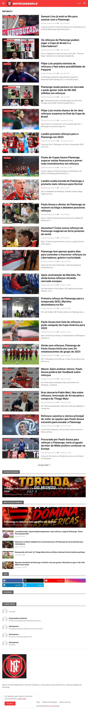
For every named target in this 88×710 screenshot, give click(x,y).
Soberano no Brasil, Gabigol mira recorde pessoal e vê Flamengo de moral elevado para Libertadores (49, 543)
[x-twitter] (33, 581)
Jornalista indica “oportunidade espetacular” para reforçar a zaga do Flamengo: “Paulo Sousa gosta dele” (49, 532)
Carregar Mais (43, 465)
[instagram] (75, 581)
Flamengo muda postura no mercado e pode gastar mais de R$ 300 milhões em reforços (62, 90)
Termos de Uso (64, 702)
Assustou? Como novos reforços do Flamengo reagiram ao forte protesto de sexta (62, 231)
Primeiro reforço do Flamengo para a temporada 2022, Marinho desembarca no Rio (62, 301)
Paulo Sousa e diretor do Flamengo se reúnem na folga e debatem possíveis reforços (63, 207)
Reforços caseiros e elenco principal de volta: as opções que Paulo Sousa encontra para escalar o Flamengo (62, 419)
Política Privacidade (49, 702)
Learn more (22, 699)
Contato (37, 702)
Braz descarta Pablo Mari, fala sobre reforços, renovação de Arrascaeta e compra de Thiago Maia (62, 395)
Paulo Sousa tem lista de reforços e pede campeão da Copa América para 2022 (63, 325)
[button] (3, 3)
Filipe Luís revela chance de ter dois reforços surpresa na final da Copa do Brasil (63, 113)
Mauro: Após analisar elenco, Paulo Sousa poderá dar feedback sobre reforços (61, 372)
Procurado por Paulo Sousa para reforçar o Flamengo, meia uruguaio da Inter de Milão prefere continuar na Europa (63, 444)
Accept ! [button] (10, 703)
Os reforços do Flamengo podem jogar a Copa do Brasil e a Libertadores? (60, 43)
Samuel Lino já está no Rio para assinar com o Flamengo (59, 18)
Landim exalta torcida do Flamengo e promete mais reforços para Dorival (62, 182)
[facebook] (12, 581)
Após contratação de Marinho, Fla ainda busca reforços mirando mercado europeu (60, 278)
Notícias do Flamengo (51, 706)
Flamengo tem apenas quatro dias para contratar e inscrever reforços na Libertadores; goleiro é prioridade (63, 254)
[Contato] (54, 585)
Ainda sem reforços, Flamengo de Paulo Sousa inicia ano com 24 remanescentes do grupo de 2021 (60, 348)
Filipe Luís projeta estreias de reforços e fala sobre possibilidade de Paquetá (63, 66)
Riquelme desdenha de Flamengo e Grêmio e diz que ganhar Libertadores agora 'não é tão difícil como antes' (50, 563)
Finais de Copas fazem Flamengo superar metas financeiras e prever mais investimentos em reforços (61, 160)
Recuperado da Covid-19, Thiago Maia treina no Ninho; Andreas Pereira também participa (50, 552)
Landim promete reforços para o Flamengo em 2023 (60, 135)
